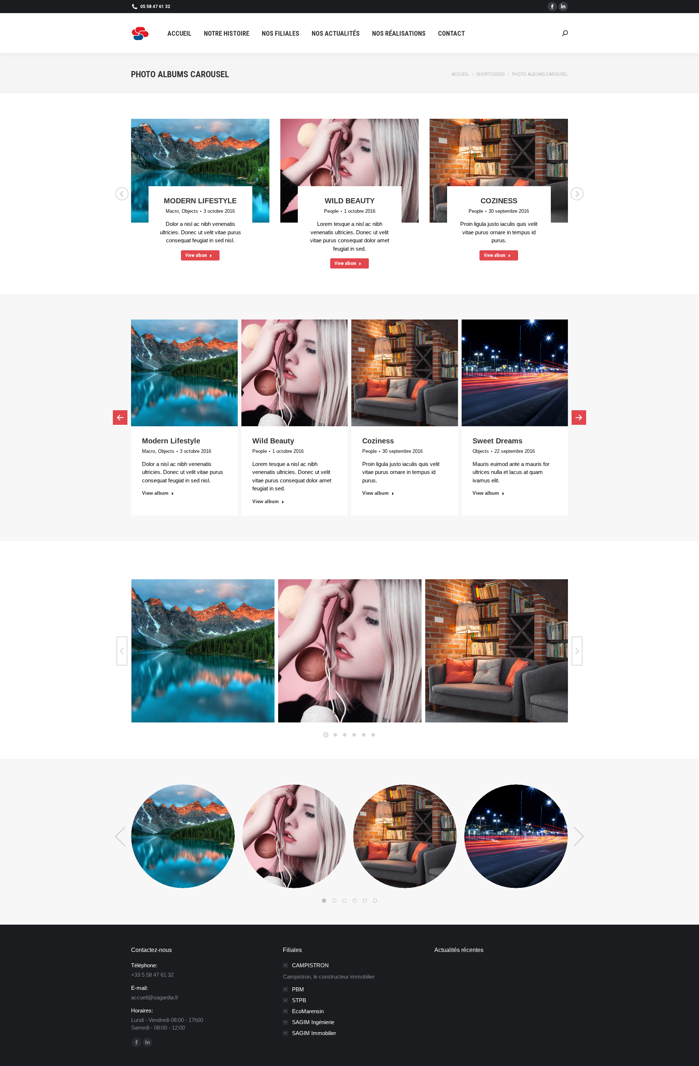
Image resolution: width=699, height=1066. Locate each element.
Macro (172, 211)
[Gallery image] (203, 650)
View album (196, 255)
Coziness (499, 201)
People (331, 211)
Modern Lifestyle (200, 201)
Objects (190, 211)
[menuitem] (179, 33)
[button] (326, 735)
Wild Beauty (350, 201)
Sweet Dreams (497, 441)
